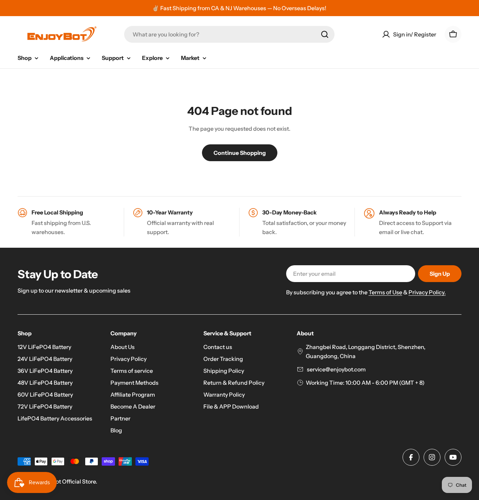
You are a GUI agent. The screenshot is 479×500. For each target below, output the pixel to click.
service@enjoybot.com (336, 369)
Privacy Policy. (427, 292)
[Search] (325, 34)
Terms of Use (385, 292)
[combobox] (229, 34)
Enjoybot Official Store (67, 481)
